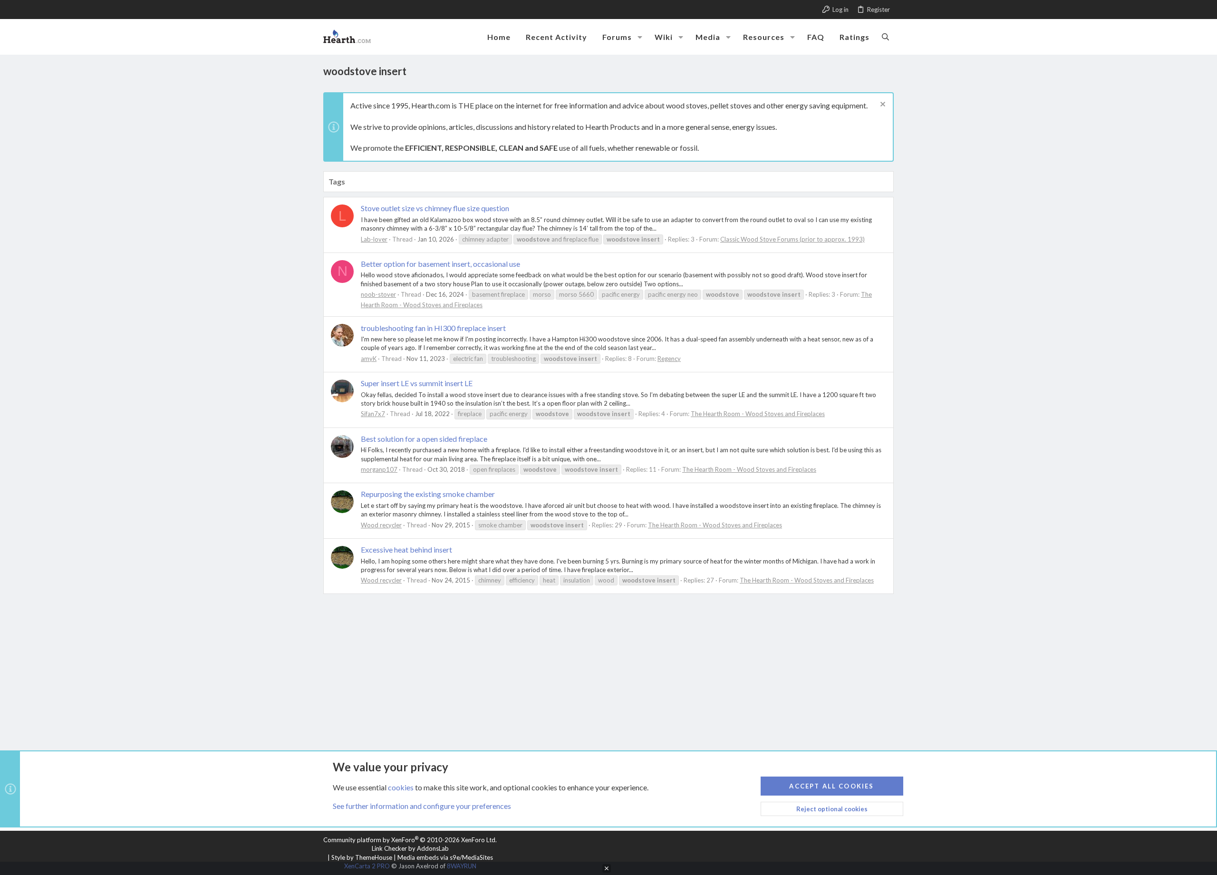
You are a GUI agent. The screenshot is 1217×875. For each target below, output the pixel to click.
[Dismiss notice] (882, 105)
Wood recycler (381, 525)
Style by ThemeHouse (361, 857)
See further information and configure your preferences (422, 805)
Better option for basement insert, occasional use (440, 263)
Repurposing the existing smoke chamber (428, 493)
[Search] (885, 37)
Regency (669, 358)
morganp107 (379, 469)
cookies (401, 787)
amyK (369, 358)
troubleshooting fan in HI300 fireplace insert (433, 327)
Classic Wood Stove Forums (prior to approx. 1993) (792, 239)
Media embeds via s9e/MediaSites (445, 857)
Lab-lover (374, 239)
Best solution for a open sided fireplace (424, 438)
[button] (640, 37)
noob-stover (378, 294)
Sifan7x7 (373, 414)
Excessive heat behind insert (406, 549)
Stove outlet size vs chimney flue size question (435, 208)
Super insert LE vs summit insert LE (417, 383)
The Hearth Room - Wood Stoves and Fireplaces (758, 414)
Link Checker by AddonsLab (410, 848)
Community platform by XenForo (410, 840)
